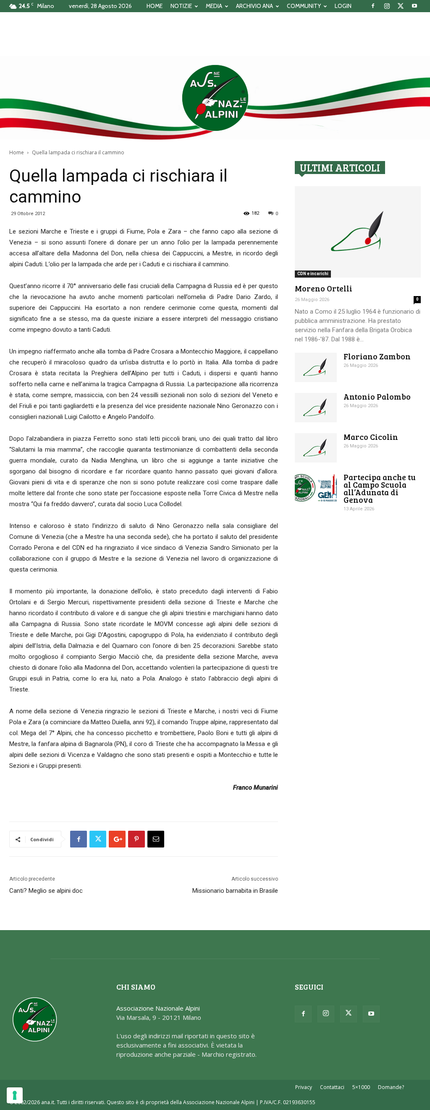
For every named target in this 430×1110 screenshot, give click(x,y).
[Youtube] (414, 6)
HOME (155, 6)
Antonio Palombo (377, 396)
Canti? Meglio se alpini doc (46, 890)
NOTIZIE (181, 6)
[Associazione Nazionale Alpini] (215, 98)
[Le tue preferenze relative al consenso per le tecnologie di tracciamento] (15, 1095)
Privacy (303, 1087)
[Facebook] (373, 6)
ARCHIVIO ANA (254, 6)
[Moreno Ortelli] (358, 232)
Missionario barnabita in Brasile (235, 890)
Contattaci (332, 1087)
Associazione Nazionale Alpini (158, 1008)
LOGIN (343, 6)
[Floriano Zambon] (316, 367)
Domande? (391, 1087)
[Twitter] (400, 6)
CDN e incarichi (312, 273)
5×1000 (361, 1087)
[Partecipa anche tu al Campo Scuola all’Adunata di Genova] (316, 487)
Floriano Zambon (377, 356)
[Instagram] (386, 6)
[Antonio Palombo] (316, 407)
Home (16, 152)
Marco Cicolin (370, 437)
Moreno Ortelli (323, 288)
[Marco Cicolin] (316, 448)
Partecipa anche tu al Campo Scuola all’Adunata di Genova (379, 488)
